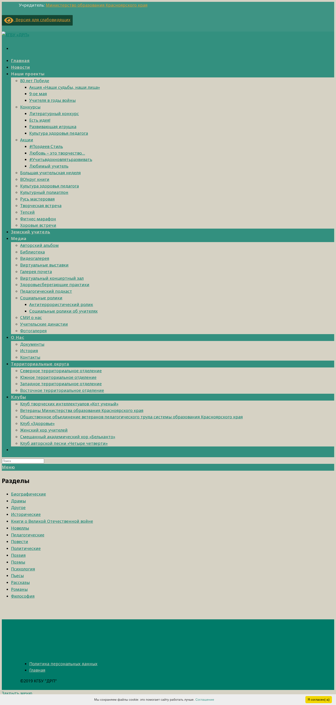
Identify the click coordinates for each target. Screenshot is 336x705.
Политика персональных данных (63, 663)
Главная (37, 670)
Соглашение (204, 699)
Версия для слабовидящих (41, 19)
